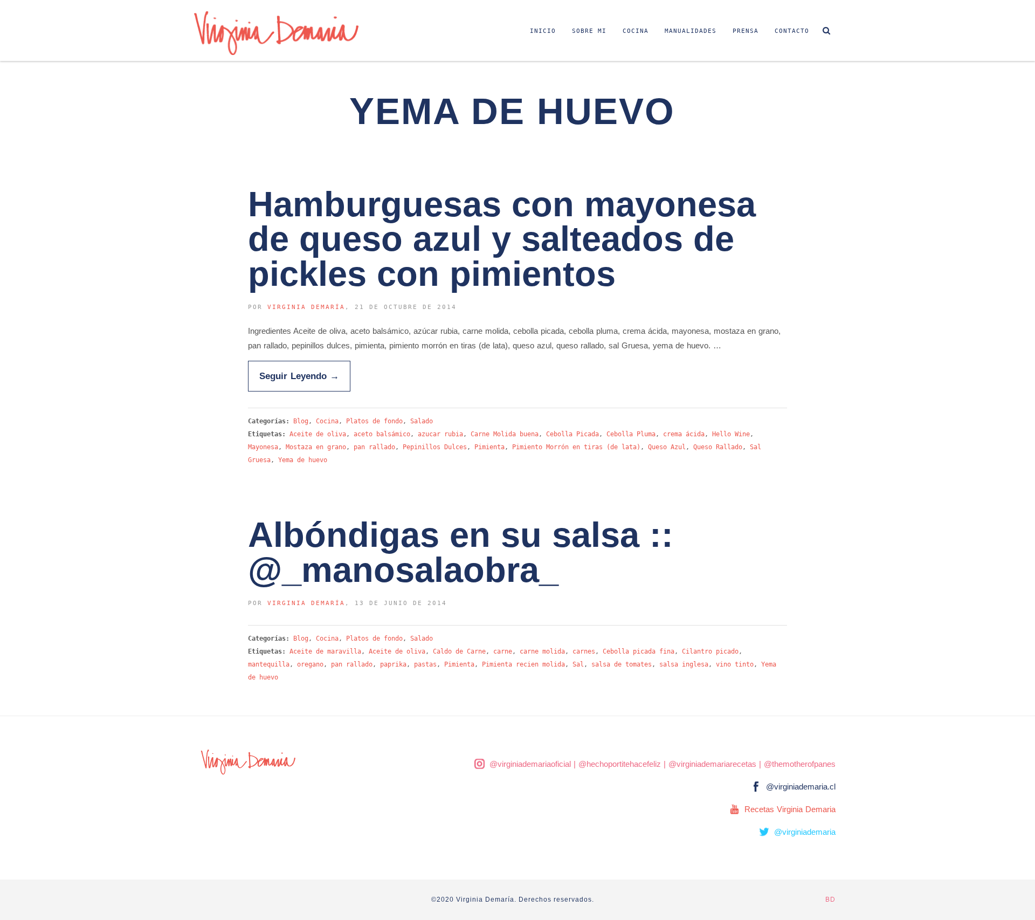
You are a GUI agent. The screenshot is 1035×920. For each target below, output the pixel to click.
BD (830, 899)
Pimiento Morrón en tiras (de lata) (576, 447)
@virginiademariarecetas (712, 763)
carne (502, 651)
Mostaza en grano (316, 447)
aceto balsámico (382, 434)
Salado (421, 421)
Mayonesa (263, 447)
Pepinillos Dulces (435, 447)
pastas (425, 664)
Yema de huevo (302, 460)
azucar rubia (440, 434)
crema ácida (684, 434)
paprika (393, 664)
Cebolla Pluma (631, 434)
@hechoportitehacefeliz (619, 763)
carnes (583, 651)
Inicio (543, 31)
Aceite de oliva (317, 434)
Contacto (792, 31)
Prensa (745, 31)
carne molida (542, 651)
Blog (300, 421)
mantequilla (268, 664)
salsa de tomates (621, 664)
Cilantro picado (710, 651)
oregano (310, 664)
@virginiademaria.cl (801, 786)
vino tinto (735, 664)
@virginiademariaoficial (530, 763)
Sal (578, 664)
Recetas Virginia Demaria (790, 809)
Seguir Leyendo (299, 376)
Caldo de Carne (459, 651)
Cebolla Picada (572, 434)
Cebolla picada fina (638, 651)
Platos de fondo (374, 421)
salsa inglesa (683, 664)
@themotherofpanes (800, 763)
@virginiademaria (805, 831)
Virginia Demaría (306, 307)
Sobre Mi (589, 31)
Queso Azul (667, 447)
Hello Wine (731, 434)
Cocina (635, 31)
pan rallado (374, 447)
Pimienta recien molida (523, 664)
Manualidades (690, 31)
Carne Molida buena (505, 434)
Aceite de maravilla (325, 651)
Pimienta (489, 447)
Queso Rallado (717, 447)
